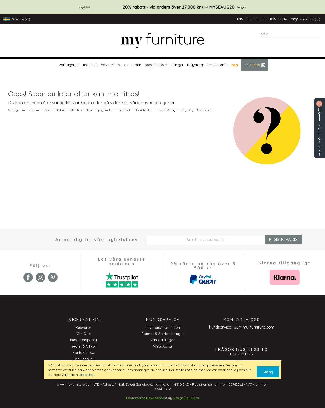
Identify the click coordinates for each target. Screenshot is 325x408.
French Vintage (167, 110)
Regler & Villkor (83, 346)
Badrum (61, 110)
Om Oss (83, 333)
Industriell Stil (145, 110)
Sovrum (47, 110)
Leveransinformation (162, 327)
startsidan (82, 102)
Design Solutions (186, 398)
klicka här (86, 375)
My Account (255, 19)
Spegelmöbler (105, 110)
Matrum (33, 110)
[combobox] (290, 34)
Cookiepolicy (83, 359)
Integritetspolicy (83, 340)
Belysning (187, 110)
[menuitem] (69, 65)
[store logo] (162, 40)
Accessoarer (205, 110)
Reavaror (83, 327)
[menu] (162, 65)
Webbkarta (162, 346)
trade (282, 19)
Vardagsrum (16, 110)
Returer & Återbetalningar (162, 333)
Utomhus (76, 110)
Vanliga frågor (162, 340)
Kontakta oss (83, 352)
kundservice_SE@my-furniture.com (241, 326)
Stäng (268, 371)
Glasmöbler (125, 110)
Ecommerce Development (146, 398)
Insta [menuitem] (252, 65)
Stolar (89, 110)
